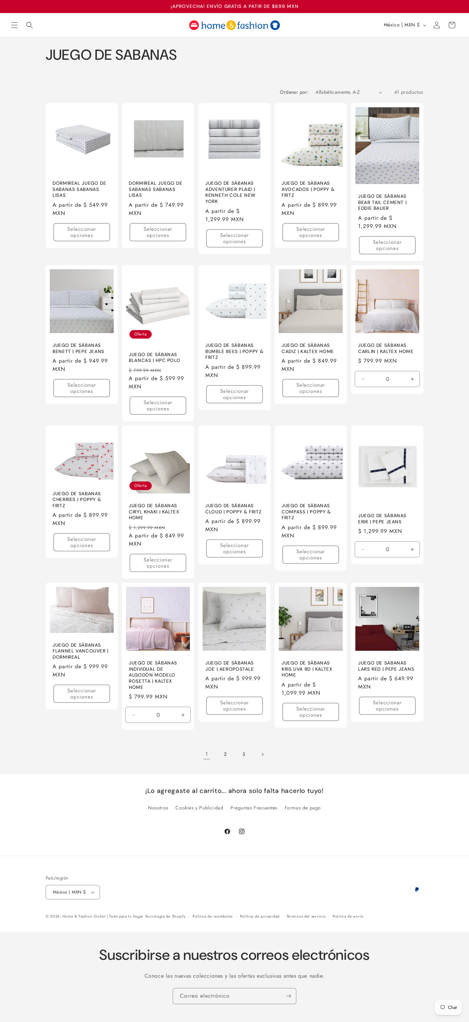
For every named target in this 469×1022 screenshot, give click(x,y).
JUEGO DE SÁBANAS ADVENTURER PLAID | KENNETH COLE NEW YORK (230, 192)
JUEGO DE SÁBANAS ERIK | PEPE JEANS (382, 519)
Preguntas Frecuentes (253, 807)
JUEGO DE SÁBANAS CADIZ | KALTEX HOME (308, 348)
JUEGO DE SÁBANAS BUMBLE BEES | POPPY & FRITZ (234, 351)
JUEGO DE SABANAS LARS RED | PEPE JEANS (386, 666)
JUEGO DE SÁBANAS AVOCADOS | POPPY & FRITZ (308, 189)
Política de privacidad (259, 916)
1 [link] (206, 754)
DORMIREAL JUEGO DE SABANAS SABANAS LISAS (79, 189)
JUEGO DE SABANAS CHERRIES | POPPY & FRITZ (77, 499)
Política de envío (348, 916)
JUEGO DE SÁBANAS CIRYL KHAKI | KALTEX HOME (154, 512)
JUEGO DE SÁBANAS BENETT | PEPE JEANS (78, 348)
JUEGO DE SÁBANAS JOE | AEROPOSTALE (229, 666)
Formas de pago (303, 807)
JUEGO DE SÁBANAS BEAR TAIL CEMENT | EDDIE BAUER (382, 202)
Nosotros (158, 807)
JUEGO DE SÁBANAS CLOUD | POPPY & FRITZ (233, 509)
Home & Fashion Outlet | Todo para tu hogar (103, 916)
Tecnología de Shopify (165, 916)
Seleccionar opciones (81, 232)
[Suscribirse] (288, 996)
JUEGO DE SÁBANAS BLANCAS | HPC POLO (154, 358)
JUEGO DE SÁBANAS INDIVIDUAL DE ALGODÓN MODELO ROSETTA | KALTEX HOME (153, 675)
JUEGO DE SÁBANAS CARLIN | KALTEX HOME (386, 348)
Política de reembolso (213, 916)
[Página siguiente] (262, 754)
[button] (14, 25)
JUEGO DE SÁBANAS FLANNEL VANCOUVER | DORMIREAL (80, 651)
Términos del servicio (306, 916)
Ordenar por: (294, 92)
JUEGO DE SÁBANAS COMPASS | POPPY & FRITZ (306, 512)
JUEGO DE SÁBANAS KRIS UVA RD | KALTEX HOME (307, 669)
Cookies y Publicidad (199, 807)
